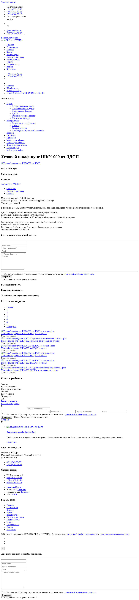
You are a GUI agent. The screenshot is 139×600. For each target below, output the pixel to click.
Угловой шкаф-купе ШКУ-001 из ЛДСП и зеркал (24, 333)
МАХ (14, 494)
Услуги (10, 62)
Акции (10, 67)
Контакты (11, 69)
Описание (11, 188)
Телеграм (22, 489)
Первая (10, 307)
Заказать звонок (8, 2)
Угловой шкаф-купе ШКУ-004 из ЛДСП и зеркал (24, 355)
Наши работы (13, 59)
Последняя (11, 326)
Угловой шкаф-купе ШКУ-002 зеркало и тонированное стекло (30, 341)
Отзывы (10, 193)
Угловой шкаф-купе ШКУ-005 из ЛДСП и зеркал (24, 363)
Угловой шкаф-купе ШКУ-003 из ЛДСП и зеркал (24, 348)
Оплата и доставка (15, 57)
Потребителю (13, 64)
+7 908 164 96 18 (14, 14)
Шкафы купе (12, 54)
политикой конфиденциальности (79, 274)
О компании (12, 47)
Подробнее (12, 442)
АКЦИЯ (5, 420)
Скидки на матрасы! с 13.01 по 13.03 (21, 432)
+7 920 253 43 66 (14, 9)
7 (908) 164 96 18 (15, 33)
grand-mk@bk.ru (14, 31)
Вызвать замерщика (10, 38)
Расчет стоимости (9, 401)
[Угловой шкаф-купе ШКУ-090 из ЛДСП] (20, 163)
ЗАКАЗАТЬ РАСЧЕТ (11, 184)
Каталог (10, 50)
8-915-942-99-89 (14, 462)
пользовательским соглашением (114, 534)
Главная (10, 45)
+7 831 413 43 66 (14, 12)
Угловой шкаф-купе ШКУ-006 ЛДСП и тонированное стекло (29, 370)
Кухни (9, 52)
